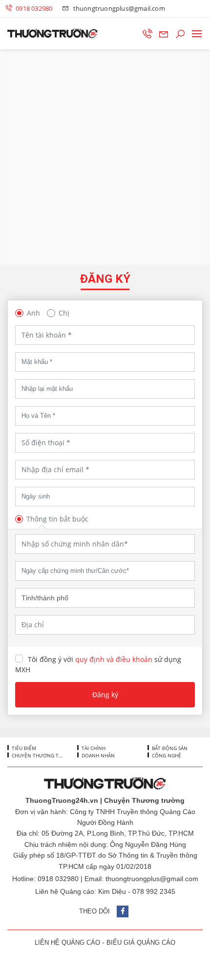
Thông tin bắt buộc (57, 518)
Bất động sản (169, 748)
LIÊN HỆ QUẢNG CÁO (67, 942)
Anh (33, 313)
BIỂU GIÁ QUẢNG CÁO (140, 942)
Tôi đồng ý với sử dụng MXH (98, 664)
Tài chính (92, 748)
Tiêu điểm (23, 748)
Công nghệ (165, 755)
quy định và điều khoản (113, 659)
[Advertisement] (105, 157)
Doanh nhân (97, 755)
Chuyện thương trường (36, 755)
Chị (64, 313)
